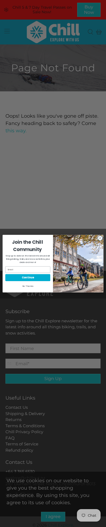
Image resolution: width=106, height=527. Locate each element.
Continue (28, 277)
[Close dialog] (100, 238)
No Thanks (27, 285)
